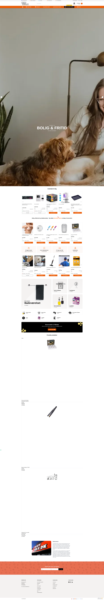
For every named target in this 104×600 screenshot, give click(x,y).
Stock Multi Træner (24, 329)
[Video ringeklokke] (39, 259)
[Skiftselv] (25, 3)
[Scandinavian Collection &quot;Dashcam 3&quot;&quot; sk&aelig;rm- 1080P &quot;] (52, 259)
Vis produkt (23, 467)
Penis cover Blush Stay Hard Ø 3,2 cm (64, 296)
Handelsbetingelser (75, 0)
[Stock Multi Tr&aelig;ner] (27, 323)
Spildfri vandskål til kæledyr (37, 329)
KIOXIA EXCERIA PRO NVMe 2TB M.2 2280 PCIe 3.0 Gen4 (27, 266)
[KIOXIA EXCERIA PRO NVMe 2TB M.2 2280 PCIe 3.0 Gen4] (27, 259)
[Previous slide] (1, 128)
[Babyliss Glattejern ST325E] (52, 498)
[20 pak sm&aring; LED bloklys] (76, 290)
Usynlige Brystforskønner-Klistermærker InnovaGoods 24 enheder (27, 297)
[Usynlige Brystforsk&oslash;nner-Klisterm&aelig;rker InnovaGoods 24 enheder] (27, 290)
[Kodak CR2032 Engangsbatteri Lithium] (76, 323)
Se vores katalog (51, 391)
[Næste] (81, 263)
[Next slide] (102, 128)
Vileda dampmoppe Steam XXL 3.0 (51, 329)
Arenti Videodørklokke (61, 329)
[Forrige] (23, 263)
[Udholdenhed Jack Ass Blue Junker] (39, 290)
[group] (25, 0)
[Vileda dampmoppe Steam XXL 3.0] (52, 323)
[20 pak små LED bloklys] (52, 431)
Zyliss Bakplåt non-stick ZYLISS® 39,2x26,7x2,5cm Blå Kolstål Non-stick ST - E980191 (76, 267)
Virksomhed (79, 0)
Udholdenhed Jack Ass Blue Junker (38, 296)
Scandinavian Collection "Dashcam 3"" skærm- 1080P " (51, 266)
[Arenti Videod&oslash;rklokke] (64, 323)
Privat (81, 0)
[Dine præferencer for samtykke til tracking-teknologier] (1, 450)
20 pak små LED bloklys (74, 296)
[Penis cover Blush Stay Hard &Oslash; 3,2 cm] (64, 290)
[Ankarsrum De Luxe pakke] (52, 563)
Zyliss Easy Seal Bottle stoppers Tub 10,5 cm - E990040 (52, 297)
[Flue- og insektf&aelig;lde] (64, 259)
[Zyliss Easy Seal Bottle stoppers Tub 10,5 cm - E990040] (52, 290)
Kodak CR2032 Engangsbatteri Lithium (76, 329)
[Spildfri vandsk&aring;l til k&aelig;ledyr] (39, 323)
